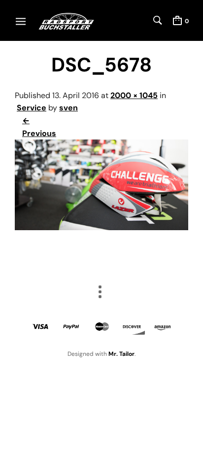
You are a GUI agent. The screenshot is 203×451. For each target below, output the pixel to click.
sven (68, 108)
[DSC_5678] (101, 227)
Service (31, 108)
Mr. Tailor (121, 354)
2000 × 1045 (134, 95)
